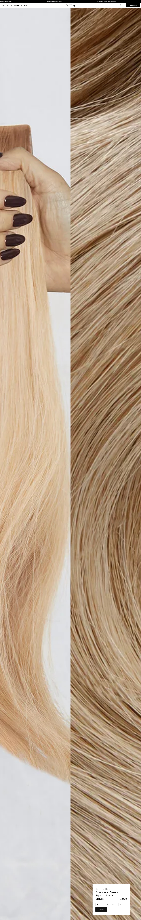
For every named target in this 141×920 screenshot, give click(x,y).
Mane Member (24, 5)
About (11, 5)
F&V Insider (16, 5)
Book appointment (133, 5)
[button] (123, 5)
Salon (2, 5)
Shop (7, 5)
